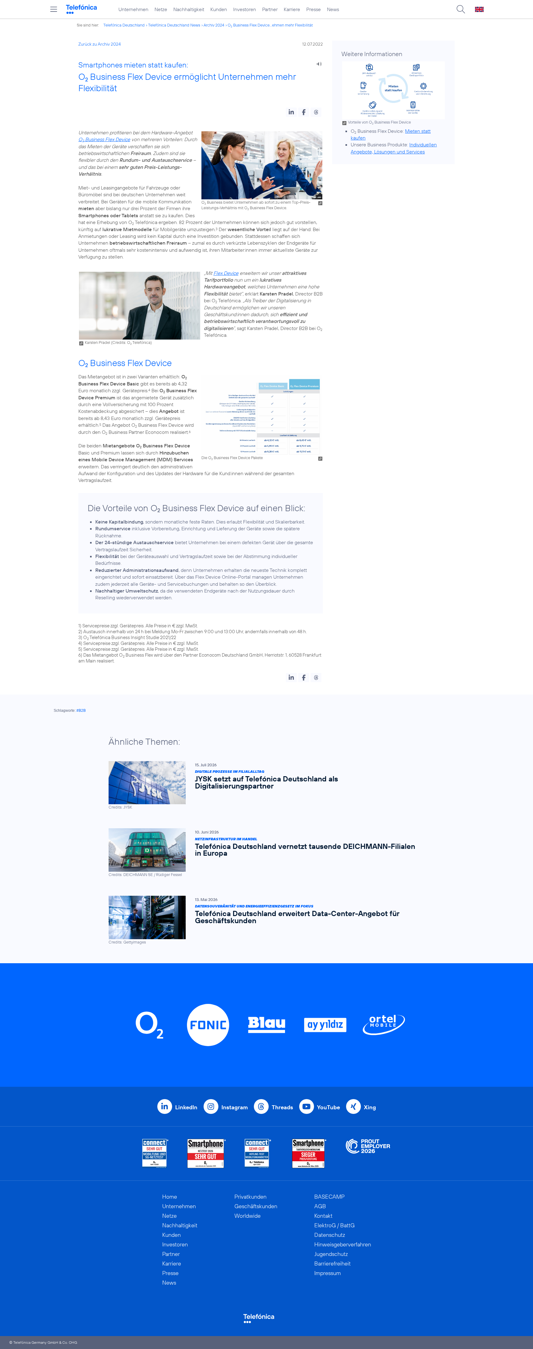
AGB (320, 1206)
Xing (370, 1107)
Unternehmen (133, 9)
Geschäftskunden (255, 1206)
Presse (313, 9)
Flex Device (225, 273)
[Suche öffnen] (461, 9)
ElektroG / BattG (334, 1225)
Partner (270, 9)
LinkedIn (186, 1107)
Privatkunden (250, 1196)
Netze (161, 9)
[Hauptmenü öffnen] (53, 9)
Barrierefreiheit (332, 1263)
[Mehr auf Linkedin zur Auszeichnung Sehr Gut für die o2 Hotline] (258, 1153)
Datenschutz (329, 1234)
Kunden (218, 9)
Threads (282, 1107)
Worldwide (247, 1215)
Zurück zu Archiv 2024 (99, 44)
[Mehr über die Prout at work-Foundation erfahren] (368, 1153)
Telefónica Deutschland (124, 24)
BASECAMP (329, 1196)
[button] (291, 112)
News (333, 9)
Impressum (327, 1273)
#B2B (81, 710)
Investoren (244, 9)
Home (169, 1196)
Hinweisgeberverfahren (342, 1244)
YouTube (328, 1107)
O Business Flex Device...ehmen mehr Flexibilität (270, 24)
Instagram (234, 1107)
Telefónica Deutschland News (174, 24)
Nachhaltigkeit (188, 9)
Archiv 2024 (214, 24)
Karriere (292, 9)
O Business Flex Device (104, 139)
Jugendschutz (331, 1253)
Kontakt (323, 1215)
